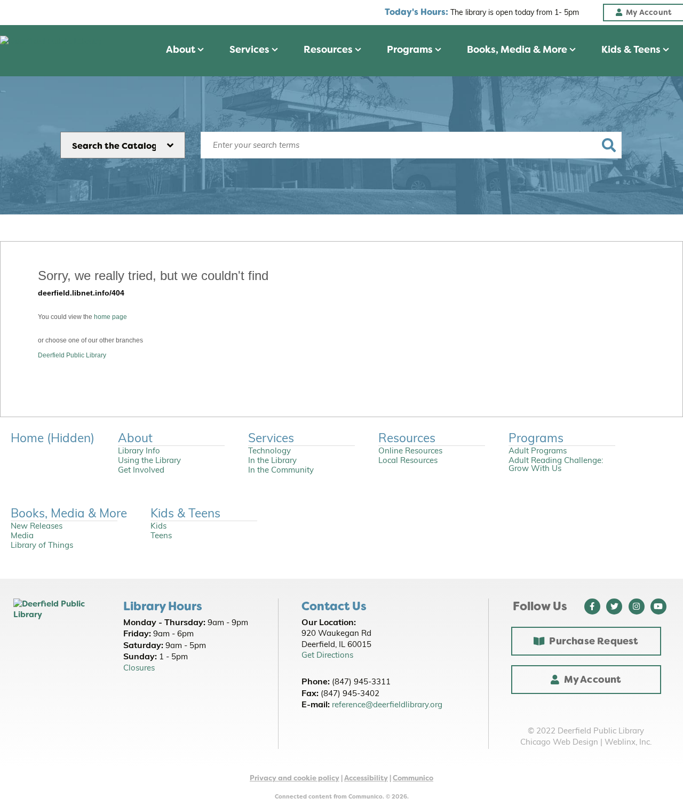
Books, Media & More (518, 49)
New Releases (36, 527)
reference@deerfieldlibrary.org (387, 705)
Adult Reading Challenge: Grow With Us (556, 465)
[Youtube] (658, 606)
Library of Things (42, 546)
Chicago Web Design (559, 743)
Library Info (139, 452)
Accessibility (366, 778)
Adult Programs (538, 452)
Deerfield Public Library (72, 355)
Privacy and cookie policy (294, 778)
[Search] (609, 145)
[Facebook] (592, 606)
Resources (329, 49)
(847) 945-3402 (350, 694)
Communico (413, 778)
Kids (158, 527)
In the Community (281, 471)
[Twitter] (614, 606)
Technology (269, 452)
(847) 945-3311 (361, 683)
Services (250, 49)
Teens (161, 536)
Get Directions (327, 656)
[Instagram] (637, 606)
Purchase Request (593, 641)
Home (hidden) (52, 439)
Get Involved (141, 471)
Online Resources (410, 452)
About (181, 49)
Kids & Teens (632, 49)
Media (22, 536)
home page (110, 317)
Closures (139, 669)
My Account (593, 679)
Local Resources (408, 461)
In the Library (272, 461)
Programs (411, 49)
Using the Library (149, 461)
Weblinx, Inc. (628, 743)
